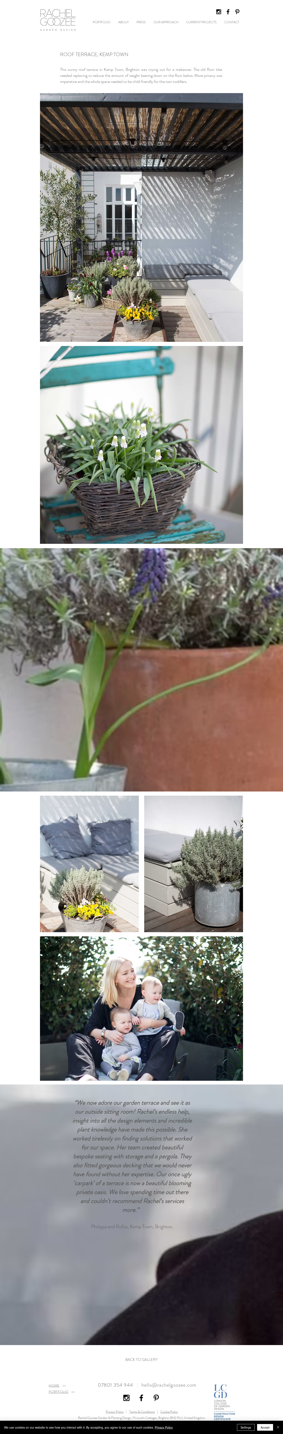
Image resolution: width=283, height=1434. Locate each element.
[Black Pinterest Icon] (237, 11)
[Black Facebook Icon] (228, 11)
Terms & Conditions (142, 1411)
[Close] (278, 1427)
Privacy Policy (115, 1411)
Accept (265, 1427)
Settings (246, 1427)
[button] (166, 22)
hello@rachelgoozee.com (169, 1384)
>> (62, 1385)
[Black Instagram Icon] (218, 11)
